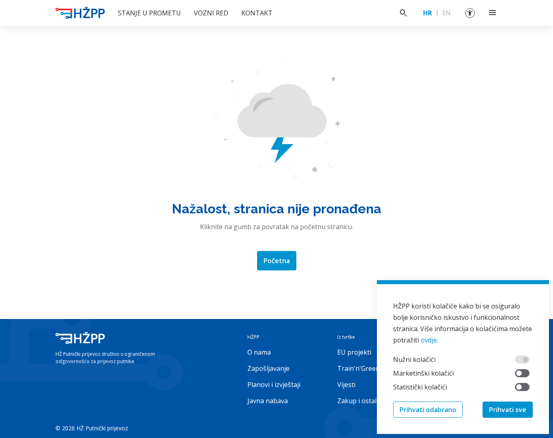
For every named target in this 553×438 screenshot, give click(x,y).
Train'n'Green (358, 368)
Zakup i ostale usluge (369, 400)
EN (446, 13)
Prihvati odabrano (428, 409)
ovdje (429, 340)
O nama (259, 352)
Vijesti (346, 384)
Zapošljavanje (268, 368)
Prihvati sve (507, 409)
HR (427, 13)
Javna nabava (267, 400)
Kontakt (256, 13)
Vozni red (211, 13)
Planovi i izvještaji (273, 384)
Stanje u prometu (149, 13)
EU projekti (354, 352)
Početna (277, 260)
